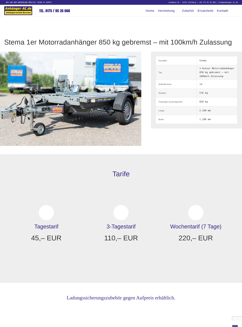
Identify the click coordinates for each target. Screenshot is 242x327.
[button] (233, 11)
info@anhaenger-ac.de (228, 2)
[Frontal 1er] (70, 52)
